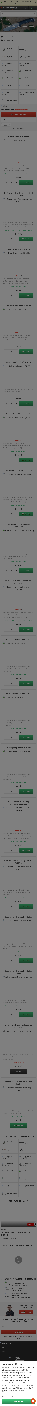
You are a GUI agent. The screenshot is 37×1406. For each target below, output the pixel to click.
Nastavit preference (9, 1396)
